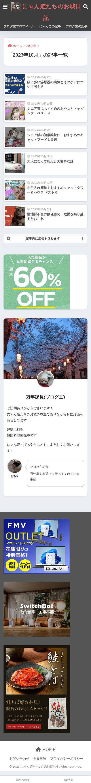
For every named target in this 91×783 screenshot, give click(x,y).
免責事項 (39, 758)
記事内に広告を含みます (43, 238)
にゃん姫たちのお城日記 (51, 12)
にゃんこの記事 (50, 26)
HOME (48, 749)
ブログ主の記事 (76, 26)
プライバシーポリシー (66, 758)
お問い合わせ (19, 758)
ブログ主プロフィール (19, 26)
